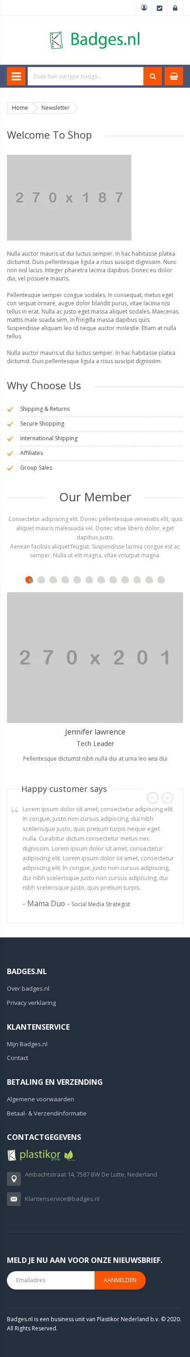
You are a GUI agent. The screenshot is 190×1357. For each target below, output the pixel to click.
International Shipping (48, 438)
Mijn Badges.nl (27, 1044)
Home (20, 108)
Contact (17, 1058)
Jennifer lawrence (95, 732)
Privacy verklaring (31, 1002)
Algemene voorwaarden (40, 1099)
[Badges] (95, 31)
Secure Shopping (42, 423)
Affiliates (31, 453)
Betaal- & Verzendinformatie (47, 1113)
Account (144, 8)
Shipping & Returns (45, 409)
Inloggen (175, 8)
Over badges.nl (28, 988)
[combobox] (86, 76)
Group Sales (36, 467)
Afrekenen (159, 8)
